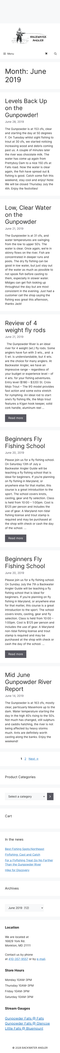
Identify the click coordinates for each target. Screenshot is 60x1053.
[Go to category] (50, 796)
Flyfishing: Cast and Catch (22, 854)
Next (33, 758)
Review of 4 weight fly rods (25, 326)
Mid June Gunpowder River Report (28, 681)
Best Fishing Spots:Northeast (24, 849)
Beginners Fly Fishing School (25, 442)
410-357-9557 (18, 959)
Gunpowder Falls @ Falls (24, 1018)
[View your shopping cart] (46, 54)
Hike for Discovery (17, 870)
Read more (15, 418)
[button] (55, 54)
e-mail (41, 959)
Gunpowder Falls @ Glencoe (27, 1023)
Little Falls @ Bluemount (24, 1028)
